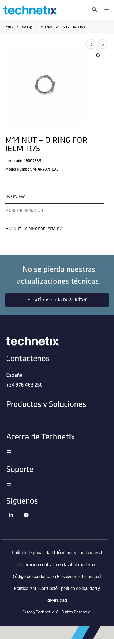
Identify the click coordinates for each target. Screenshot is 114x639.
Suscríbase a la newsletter (57, 300)
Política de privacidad (32, 553)
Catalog (27, 26)
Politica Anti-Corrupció (36, 588)
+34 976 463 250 (24, 384)
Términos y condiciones (78, 553)
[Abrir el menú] (9, 419)
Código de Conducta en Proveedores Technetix (56, 576)
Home (9, 26)
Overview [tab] (15, 197)
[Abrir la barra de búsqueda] (93, 10)
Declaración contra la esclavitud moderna (55, 565)
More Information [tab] (24, 210)
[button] (98, 56)
